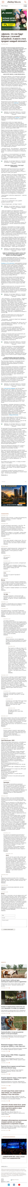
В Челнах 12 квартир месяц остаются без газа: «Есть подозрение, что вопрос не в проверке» (13, 1007)
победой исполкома (13, 414)
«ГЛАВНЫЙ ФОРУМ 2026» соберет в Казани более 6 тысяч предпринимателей (14, 1157)
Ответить (3, 521)
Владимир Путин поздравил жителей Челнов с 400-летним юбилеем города (13, 1067)
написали (16, 102)
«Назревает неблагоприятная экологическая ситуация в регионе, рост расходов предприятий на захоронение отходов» (14, 1122)
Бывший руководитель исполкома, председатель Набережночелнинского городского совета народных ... (13, 1082)
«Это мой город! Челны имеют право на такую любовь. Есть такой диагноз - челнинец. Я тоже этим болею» (12, 1092)
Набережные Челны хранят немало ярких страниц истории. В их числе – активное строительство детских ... (13, 985)
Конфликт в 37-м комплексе (7, 263)
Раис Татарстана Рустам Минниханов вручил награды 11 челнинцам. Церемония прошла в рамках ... (14, 1049)
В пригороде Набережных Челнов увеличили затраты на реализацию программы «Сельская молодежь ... (13, 1036)
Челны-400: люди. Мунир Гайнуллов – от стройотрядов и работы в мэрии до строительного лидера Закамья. (13, 1113)
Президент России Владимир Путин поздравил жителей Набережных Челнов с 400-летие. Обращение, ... (12, 1071)
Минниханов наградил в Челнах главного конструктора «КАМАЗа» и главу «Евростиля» (13, 1045)
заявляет (17, 117)
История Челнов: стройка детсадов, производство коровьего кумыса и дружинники (13, 981)
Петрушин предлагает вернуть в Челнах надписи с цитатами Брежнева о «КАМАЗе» (13, 1078)
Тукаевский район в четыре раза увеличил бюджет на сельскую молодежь (12, 1032)
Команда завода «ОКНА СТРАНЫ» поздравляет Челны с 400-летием (13, 1055)
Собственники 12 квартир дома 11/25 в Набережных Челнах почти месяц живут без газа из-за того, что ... (13, 1011)
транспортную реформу (9, 388)
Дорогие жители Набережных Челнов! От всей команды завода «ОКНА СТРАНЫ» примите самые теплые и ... (13, 1059)
